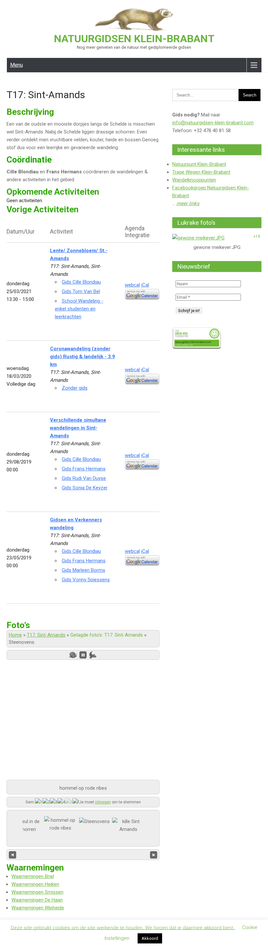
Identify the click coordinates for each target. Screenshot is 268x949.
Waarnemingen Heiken (35, 884)
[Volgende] (154, 854)
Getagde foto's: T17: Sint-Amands (106, 635)
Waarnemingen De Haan (37, 900)
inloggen (103, 802)
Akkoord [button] (150, 938)
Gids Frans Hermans (84, 469)
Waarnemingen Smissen (37, 892)
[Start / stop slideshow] (83, 655)
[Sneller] (93, 655)
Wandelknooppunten (194, 180)
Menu (16, 65)
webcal (132, 285)
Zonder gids (75, 388)
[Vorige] (12, 854)
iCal (145, 285)
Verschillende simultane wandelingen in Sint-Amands (78, 428)
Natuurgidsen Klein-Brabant (134, 38)
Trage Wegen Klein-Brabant (201, 172)
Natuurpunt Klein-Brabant (199, 164)
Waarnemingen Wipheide (37, 908)
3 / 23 (83, 854)
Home (15, 635)
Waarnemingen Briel (32, 876)
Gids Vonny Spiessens (86, 580)
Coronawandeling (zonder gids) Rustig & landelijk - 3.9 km (82, 356)
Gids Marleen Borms (83, 570)
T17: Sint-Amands (46, 635)
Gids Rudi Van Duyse (84, 478)
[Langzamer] (73, 655)
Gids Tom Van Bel (81, 291)
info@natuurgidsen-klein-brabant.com (213, 123)
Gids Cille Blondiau (81, 282)
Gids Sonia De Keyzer (85, 488)
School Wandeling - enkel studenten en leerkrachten (79, 309)
